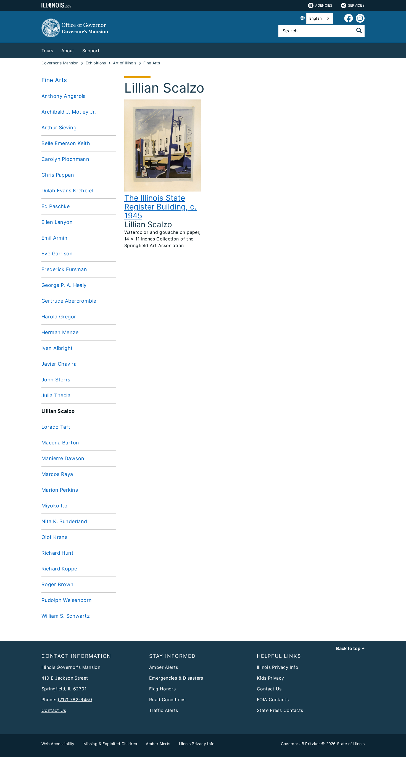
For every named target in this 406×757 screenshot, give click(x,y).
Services (356, 5)
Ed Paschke (55, 206)
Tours (47, 50)
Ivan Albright (57, 348)
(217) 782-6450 (75, 699)
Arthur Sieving (59, 127)
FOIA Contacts (273, 699)
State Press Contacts (280, 710)
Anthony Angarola (63, 96)
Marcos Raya (57, 474)
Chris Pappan (57, 175)
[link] (348, 18)
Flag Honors (162, 688)
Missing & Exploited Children (110, 743)
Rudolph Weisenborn (66, 600)
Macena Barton (60, 443)
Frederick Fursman (64, 269)
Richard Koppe (59, 569)
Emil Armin (54, 238)
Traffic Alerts (163, 710)
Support (90, 50)
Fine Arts (54, 80)
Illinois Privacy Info (277, 667)
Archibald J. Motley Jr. (68, 112)
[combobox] (319, 18)
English (315, 18)
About (67, 50)
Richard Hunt (57, 553)
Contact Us (53, 710)
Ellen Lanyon (57, 222)
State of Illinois (351, 743)
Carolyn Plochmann (65, 159)
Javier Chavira (59, 364)
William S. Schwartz (65, 616)
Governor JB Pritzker (300, 743)
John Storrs (55, 380)
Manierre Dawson (62, 458)
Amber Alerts (163, 667)
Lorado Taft (55, 427)
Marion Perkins (59, 490)
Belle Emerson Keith (65, 143)
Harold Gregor (58, 316)
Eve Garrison (57, 253)
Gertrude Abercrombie (68, 301)
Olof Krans (54, 537)
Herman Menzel (60, 332)
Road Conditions (167, 699)
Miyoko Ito (54, 506)
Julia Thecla (55, 395)
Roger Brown (57, 584)
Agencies (323, 5)
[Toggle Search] (359, 30)
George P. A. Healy (64, 285)
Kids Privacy (270, 678)
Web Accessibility (58, 743)
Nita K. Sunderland (64, 521)
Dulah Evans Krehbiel (67, 190)
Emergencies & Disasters (176, 678)
